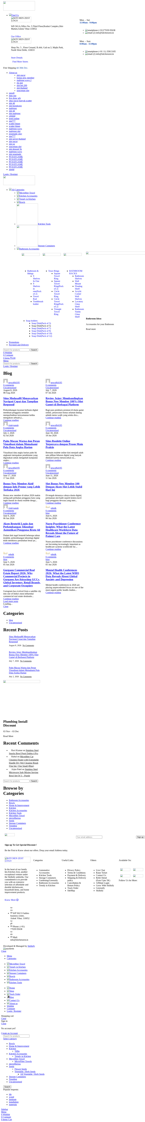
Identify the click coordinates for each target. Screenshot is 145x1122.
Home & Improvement (19, 805)
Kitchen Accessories (28, 196)
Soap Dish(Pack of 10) (42, 333)
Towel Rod (36, 297)
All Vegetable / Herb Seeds (32, 1074)
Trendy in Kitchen (27, 199)
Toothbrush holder (38, 302)
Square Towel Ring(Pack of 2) (58, 285)
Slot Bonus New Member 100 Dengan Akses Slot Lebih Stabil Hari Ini (64, 486)
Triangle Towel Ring (57, 311)
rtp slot (20, 83)
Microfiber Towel (27, 193)
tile (10, 1094)
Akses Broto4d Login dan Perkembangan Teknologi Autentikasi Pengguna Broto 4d (21, 526)
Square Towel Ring (57, 276)
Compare (11, 1008)
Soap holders (32, 321)
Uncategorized (9, 387)
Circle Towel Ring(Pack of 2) (58, 303)
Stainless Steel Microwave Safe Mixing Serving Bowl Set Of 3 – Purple (23, 772)
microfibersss (15, 818)
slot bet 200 (22, 85)
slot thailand (22, 88)
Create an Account (9, 1033)
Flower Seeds (21, 1069)
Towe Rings (53, 271)
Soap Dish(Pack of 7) (41, 328)
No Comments (28, 645)
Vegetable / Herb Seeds (25, 1071)
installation (14, 1102)
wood (11, 1097)
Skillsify (31, 946)
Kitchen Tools (44, 224)
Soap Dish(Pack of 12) (42, 336)
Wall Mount (78, 282)
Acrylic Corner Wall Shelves (78, 295)
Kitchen (12, 808)
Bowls (22, 202)
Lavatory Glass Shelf (79, 304)
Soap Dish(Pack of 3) (41, 323)
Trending (13, 826)
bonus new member (25, 78)
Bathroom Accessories (29, 249)
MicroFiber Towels (23, 1061)
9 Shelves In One (36, 278)
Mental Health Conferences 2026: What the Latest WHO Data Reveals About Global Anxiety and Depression (62, 575)
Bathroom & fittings (33, 272)
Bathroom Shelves (79, 277)
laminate (12, 1099)
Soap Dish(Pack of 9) (41, 331)
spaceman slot (23, 90)
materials (13, 1104)
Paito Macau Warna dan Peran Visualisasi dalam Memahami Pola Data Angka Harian (21, 444)
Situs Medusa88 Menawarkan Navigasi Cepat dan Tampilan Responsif (20, 401)
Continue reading (11, 420)
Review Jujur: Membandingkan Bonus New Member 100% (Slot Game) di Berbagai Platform (64, 401)
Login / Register (14, 1011)
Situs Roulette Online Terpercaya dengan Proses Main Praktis (64, 444)
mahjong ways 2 (24, 80)
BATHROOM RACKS (75, 272)
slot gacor (21, 75)
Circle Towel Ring (57, 294)
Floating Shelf (78, 287)
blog (48, 513)
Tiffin (17, 1051)
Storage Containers (46, 246)
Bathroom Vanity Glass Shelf (79, 313)
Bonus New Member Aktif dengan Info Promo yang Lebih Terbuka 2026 (21, 486)
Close (5, 606)
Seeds (11, 820)
